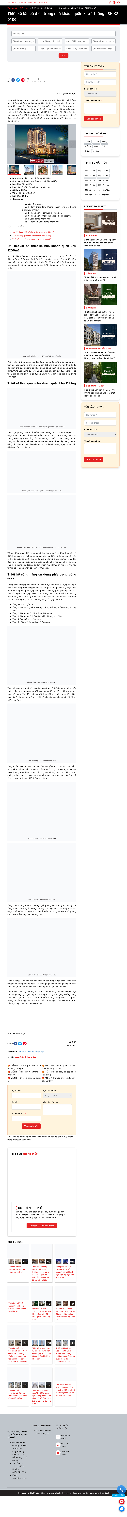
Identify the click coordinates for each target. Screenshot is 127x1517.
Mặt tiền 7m (90, 180)
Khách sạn (91, 273)
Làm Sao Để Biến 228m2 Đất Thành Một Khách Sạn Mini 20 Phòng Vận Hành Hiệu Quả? (41, 1314)
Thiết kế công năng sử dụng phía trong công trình (32, 239)
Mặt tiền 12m (104, 190)
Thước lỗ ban (32, 2)
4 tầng (88, 146)
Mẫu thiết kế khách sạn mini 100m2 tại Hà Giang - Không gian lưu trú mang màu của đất (65, 1314)
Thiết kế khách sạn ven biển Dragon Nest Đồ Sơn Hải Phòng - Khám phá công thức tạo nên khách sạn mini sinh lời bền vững (18, 1355)
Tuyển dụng (43, 2)
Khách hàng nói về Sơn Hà (16, 2)
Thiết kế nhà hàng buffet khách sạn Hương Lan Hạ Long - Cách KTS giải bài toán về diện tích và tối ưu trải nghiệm (41, 1273)
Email (14, 1102)
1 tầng (87, 141)
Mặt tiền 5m (90, 175)
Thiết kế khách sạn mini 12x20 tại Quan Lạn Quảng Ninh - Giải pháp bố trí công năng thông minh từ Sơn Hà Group (41, 1397)
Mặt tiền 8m (103, 180)
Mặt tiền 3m (90, 170)
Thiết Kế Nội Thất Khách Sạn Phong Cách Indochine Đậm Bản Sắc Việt (17, 1307)
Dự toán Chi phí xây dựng (42, 1225)
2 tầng (96, 141)
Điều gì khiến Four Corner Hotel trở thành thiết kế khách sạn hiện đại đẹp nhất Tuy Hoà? (65, 1272)
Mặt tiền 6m (103, 175)
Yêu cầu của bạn (50, 1102)
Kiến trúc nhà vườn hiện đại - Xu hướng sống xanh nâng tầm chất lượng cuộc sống (99, 393)
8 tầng (96, 151)
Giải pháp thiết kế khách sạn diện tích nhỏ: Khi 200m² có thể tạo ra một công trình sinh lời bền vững (65, 1390)
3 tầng (104, 141)
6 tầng (104, 146)
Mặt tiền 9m (90, 185)
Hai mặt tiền (104, 195)
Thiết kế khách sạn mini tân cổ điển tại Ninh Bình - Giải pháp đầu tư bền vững (17, 1394)
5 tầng (96, 146)
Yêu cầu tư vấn (31, 1126)
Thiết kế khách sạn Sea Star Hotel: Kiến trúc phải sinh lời (16, 1269)
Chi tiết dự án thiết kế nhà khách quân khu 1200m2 (33, 232)
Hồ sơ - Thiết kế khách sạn (31, 1051)
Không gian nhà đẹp (95, 386)
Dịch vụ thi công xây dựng (98, 348)
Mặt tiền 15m (90, 195)
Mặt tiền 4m (103, 170)
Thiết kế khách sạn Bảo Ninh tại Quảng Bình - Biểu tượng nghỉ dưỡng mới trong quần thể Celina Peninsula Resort (65, 1355)
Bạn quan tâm (49, 1090)
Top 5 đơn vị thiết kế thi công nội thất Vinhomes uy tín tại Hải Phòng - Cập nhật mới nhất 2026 (99, 355)
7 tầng (88, 151)
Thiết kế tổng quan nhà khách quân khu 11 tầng (31, 236)
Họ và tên (16, 1090)
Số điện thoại (18, 1113)
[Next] (72, 144)
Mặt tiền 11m (90, 190)
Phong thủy (91, 236)
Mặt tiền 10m (103, 185)
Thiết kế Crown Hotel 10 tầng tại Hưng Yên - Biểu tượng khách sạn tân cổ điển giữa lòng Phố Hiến (41, 1353)
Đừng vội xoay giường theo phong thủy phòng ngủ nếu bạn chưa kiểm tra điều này (100, 242)
